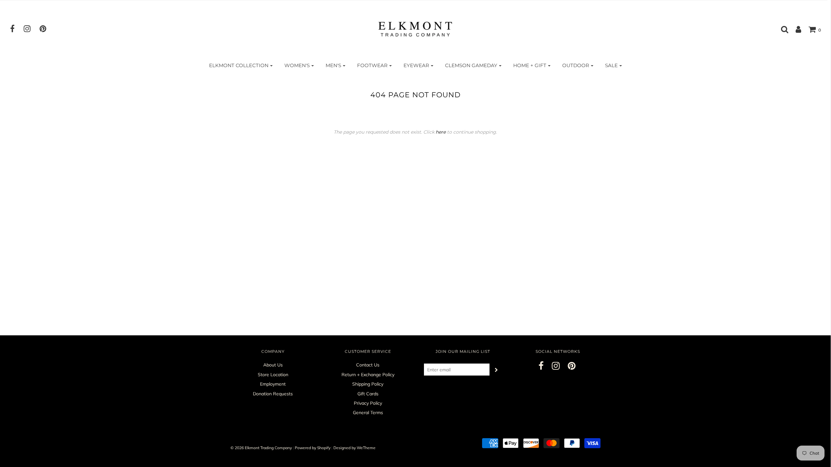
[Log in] (795, 29)
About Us (273, 365)
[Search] (781, 29)
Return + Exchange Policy (367, 374)
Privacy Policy (368, 403)
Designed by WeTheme (354, 447)
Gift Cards (367, 394)
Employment (273, 384)
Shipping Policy (367, 384)
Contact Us (367, 365)
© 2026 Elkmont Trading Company (261, 447)
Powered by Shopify (312, 447)
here (441, 132)
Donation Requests (273, 394)
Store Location (273, 374)
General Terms (368, 412)
